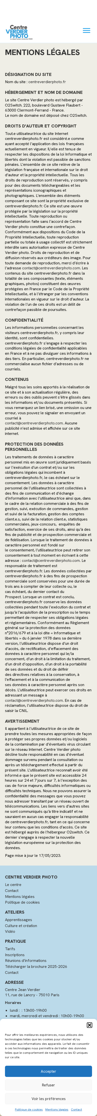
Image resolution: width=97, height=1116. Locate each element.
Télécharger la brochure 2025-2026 (36, 966)
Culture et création (21, 925)
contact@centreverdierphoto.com (51, 268)
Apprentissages (18, 919)
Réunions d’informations (26, 960)
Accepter (48, 1071)
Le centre (13, 884)
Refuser (48, 1085)
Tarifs (10, 948)
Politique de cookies (29, 1110)
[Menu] (86, 30)
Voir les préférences (49, 1098)
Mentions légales (56, 1110)
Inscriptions (15, 954)
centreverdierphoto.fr (47, 81)
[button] (89, 1025)
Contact (76, 1110)
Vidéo (10, 931)
